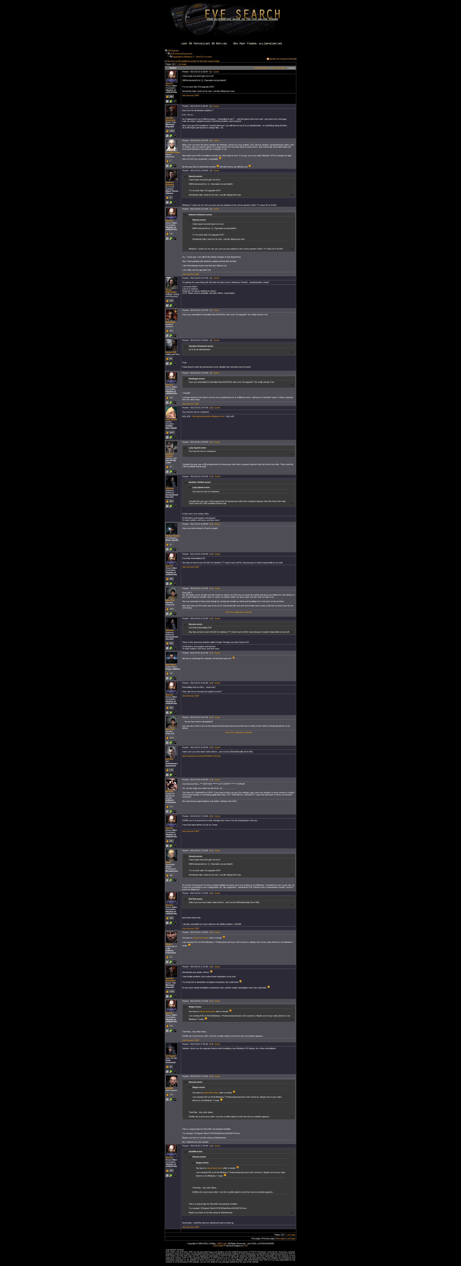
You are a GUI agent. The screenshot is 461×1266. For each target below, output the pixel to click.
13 (211, 524)
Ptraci (168, 862)
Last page (291, 1238)
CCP (245, 1246)
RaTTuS (169, 759)
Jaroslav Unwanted (170, 119)
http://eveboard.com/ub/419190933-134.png (201, 756)
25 (211, 932)
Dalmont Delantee (170, 183)
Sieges (169, 944)
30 (211, 1146)
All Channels (173, 51)
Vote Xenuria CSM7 (190, 95)
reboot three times (201, 938)
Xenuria (169, 83)
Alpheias (170, 488)
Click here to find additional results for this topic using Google (192, 61)
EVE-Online (218, 1246)
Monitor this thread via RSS (281, 59)
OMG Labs (222, 1243)
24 (211, 893)
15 (211, 588)
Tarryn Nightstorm (171, 291)
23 (211, 850)
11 (211, 442)
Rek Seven (171, 665)
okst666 (169, 1088)
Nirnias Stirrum (173, 536)
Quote (216, 72)
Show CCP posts (278, 68)
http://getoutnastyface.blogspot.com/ (208, 416)
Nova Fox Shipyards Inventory (238, 612)
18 (211, 683)
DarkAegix (170, 322)
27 (211, 1001)
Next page (280, 1238)
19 (211, 717)
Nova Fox (170, 600)
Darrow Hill (171, 352)
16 (211, 618)
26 (211, 967)
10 (211, 408)
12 (211, 476)
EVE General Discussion (181, 54)
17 (211, 653)
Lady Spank (171, 419)
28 (211, 1044)
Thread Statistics (261, 68)
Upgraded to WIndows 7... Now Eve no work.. (193, 57)
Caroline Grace (173, 152)
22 (211, 816)
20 (211, 747)
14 (211, 554)
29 (211, 1076)
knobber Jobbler (170, 455)
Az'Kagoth (171, 1056)
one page (182, 64)
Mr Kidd (169, 791)
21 (211, 779)
